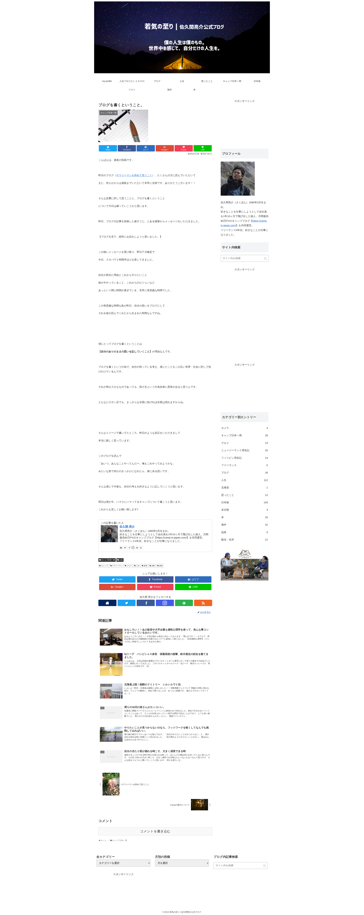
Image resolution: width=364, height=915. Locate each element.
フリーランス (244, 465)
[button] (265, 258)
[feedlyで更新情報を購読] (137, 547)
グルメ (244, 443)
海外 (244, 524)
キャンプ (104, 566)
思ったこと (244, 495)
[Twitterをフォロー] (125, 547)
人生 (121, 560)
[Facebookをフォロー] (129, 547)
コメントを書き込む (155, 831)
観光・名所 (244, 539)
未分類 (244, 509)
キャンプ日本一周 (108, 560)
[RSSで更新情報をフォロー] (141, 547)
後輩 (145, 566)
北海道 (244, 487)
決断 (153, 566)
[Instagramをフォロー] (133, 547)
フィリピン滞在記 (244, 457)
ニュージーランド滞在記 (244, 450)
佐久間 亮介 (127, 526)
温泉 (244, 532)
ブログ (129, 566)
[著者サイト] (121, 547)
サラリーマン (117, 566)
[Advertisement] (244, 123)
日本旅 (244, 502)
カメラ (244, 428)
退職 (161, 566)
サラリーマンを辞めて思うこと (134, 175)
